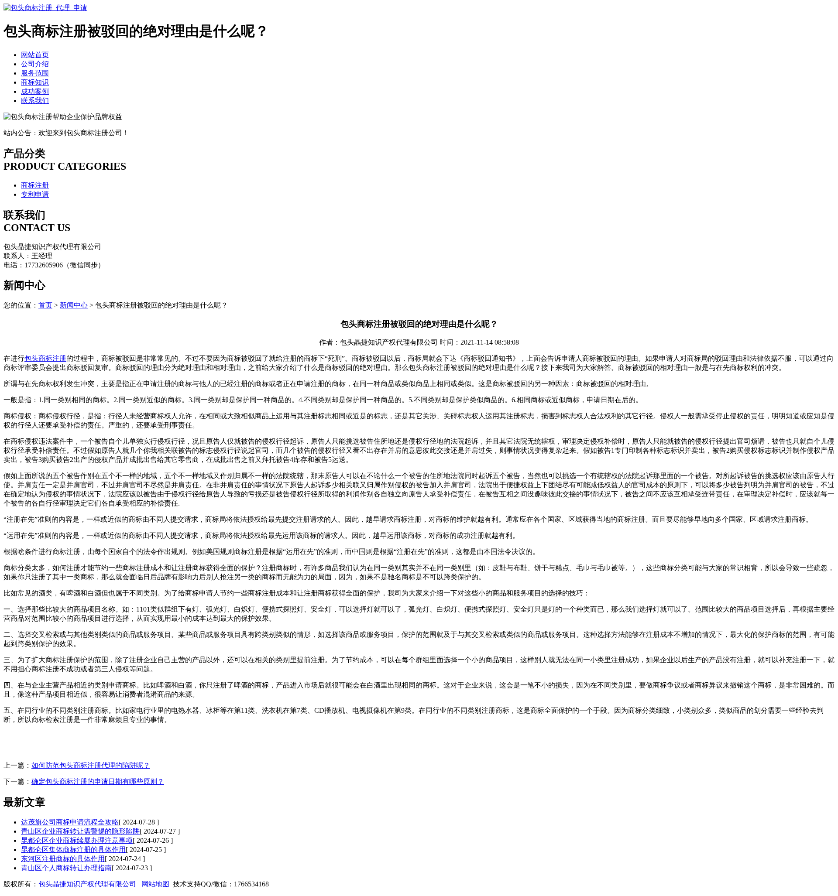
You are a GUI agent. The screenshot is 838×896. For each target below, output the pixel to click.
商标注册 (35, 185)
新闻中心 (74, 305)
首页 (45, 305)
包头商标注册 (45, 358)
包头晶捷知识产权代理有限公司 (87, 884)
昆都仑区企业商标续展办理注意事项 (77, 840)
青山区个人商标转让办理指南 (66, 868)
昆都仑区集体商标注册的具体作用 (73, 849)
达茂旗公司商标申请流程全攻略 (70, 822)
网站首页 (35, 54)
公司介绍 (35, 64)
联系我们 (35, 100)
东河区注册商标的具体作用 (63, 858)
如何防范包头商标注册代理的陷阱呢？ (90, 765)
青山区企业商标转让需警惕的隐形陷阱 (80, 831)
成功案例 (35, 91)
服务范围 (35, 73)
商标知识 (35, 82)
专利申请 (35, 194)
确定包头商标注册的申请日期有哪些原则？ (97, 781)
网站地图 (155, 884)
